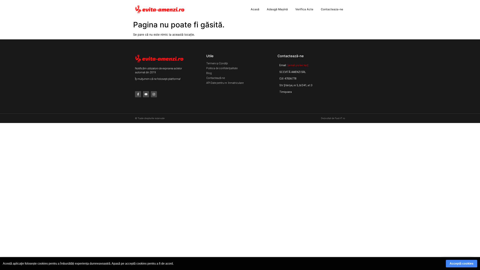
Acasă (255, 9)
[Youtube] (146, 94)
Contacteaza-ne (332, 9)
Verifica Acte (304, 9)
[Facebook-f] (138, 94)
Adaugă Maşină (277, 9)
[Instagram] (154, 94)
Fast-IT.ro (340, 118)
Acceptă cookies (461, 263)
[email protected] (298, 65)
